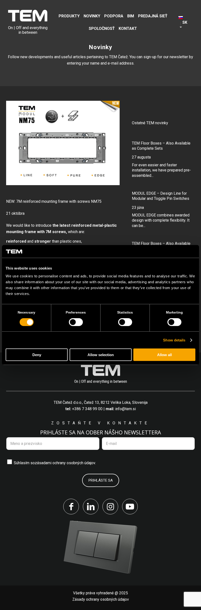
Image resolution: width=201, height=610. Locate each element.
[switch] (76, 322)
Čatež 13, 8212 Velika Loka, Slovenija (116, 402)
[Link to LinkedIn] (91, 506)
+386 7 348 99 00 (87, 409)
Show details (174, 340)
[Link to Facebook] (71, 506)
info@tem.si (125, 409)
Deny (36, 355)
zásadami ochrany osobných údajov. (65, 463)
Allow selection (101, 355)
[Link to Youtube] (130, 506)
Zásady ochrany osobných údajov (100, 599)
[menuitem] (69, 16)
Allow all (164, 355)
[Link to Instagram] (110, 506)
